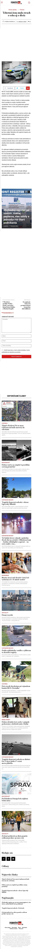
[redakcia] (3, 21)
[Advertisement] (16, 44)
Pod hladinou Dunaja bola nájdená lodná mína (15, 799)
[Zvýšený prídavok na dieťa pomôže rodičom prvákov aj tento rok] (16, 821)
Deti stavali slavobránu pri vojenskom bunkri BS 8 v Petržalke (16, 687)
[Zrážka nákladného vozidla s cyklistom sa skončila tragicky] (16, 635)
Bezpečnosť (6, 462)
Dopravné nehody (7, 499)
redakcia (12, 21)
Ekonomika (5, 575)
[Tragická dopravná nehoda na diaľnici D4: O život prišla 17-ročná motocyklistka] (16, 744)
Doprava (4, 423)
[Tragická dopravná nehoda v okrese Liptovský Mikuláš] (16, 487)
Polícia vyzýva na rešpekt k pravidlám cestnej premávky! (16, 466)
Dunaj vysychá (7, 615)
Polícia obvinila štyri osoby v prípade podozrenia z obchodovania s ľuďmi (15, 723)
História (4, 683)
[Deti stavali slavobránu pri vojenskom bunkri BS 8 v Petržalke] (16, 671)
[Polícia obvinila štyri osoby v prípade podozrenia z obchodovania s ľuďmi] (16, 707)
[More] (28, 88)
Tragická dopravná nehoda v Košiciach (13, 908)
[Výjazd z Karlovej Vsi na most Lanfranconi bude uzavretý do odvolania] (16, 411)
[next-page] (28, 192)
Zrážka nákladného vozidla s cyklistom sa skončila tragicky (16, 651)
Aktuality (5, 612)
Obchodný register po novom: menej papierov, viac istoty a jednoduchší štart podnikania (16, 216)
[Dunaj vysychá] (16, 600)
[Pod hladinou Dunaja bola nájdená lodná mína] (16, 784)
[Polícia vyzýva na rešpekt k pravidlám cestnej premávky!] (16, 450)
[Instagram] (8, 859)
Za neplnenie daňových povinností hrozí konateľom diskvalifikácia (25, 305)
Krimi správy (13, 9)
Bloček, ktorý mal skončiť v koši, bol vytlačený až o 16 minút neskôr (15, 578)
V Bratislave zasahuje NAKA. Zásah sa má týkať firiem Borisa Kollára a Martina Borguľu (9, 305)
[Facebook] (4, 859)
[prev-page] (25, 192)
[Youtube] (13, 859)
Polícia (22, 9)
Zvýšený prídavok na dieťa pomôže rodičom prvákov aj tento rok (14, 837)
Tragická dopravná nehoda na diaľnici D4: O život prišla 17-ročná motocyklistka (16, 761)
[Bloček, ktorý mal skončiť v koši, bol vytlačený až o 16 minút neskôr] (16, 563)
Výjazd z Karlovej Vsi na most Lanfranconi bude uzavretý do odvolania (13, 427)
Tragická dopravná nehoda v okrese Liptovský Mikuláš (15, 503)
